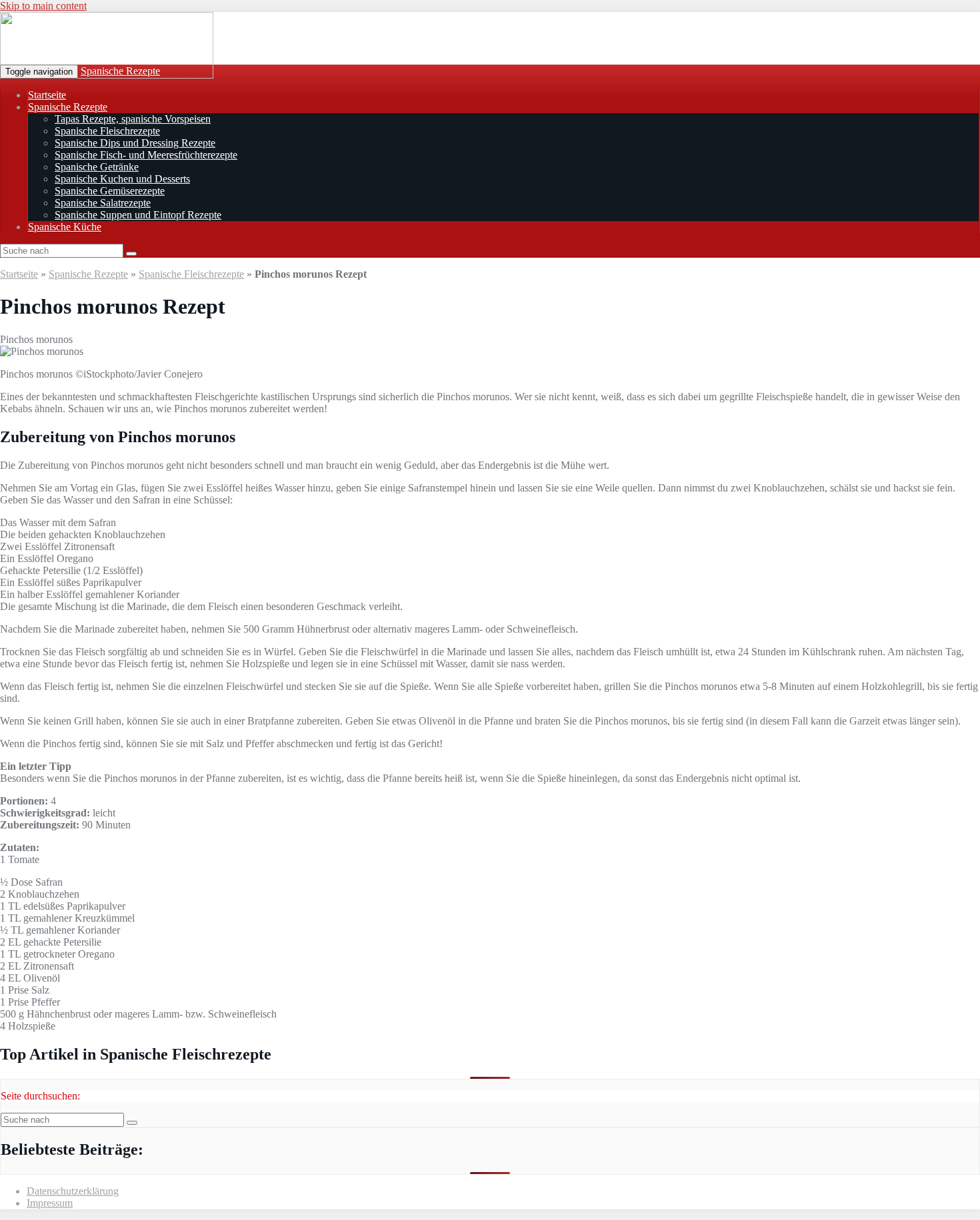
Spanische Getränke (97, 166)
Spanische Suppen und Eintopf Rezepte (138, 214)
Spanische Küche (64, 226)
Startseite (47, 95)
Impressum (50, 1203)
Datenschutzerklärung (73, 1191)
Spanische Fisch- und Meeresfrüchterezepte (146, 154)
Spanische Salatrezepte (103, 202)
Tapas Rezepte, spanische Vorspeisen (133, 119)
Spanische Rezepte (120, 71)
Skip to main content (43, 5)
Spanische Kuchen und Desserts (122, 178)
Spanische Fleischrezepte (107, 131)
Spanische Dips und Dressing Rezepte (135, 143)
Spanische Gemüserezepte (110, 190)
